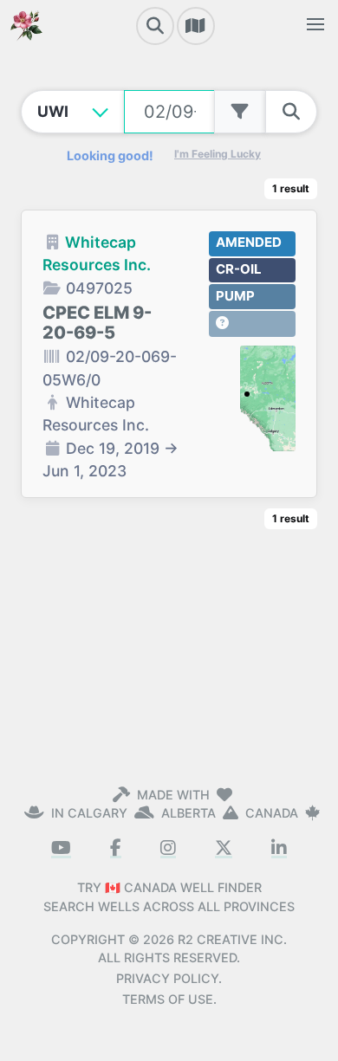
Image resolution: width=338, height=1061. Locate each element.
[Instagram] (168, 848)
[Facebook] (115, 848)
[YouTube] (61, 848)
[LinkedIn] (279, 848)
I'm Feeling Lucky (217, 153)
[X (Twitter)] (223, 848)
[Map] (196, 26)
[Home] (26, 24)
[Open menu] (315, 24)
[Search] (155, 26)
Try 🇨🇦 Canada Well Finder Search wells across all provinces (169, 897)
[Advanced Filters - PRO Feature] (240, 111)
